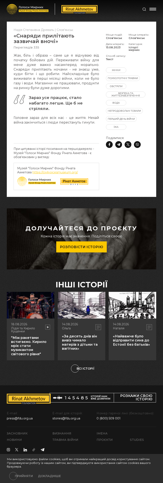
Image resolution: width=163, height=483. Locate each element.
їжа (116, 126)
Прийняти (24, 476)
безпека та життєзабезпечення (125, 94)
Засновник (17, 433)
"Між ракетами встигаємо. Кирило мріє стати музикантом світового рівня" (28, 346)
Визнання (61, 433)
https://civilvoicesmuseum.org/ (55, 172)
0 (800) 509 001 (109, 418)
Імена (102, 433)
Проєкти (105, 440)
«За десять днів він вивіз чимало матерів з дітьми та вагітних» (80, 342)
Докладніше (49, 476)
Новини (14, 440)
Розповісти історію (81, 247)
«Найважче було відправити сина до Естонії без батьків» (131, 340)
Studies (137, 440)
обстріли (116, 86)
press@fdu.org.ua (20, 418)
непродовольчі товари (124, 110)
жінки (116, 70)
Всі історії (85, 368)
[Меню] (152, 9)
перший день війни (121, 118)
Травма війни (65, 440)
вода (116, 102)
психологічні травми (123, 78)
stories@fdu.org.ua (66, 418)
